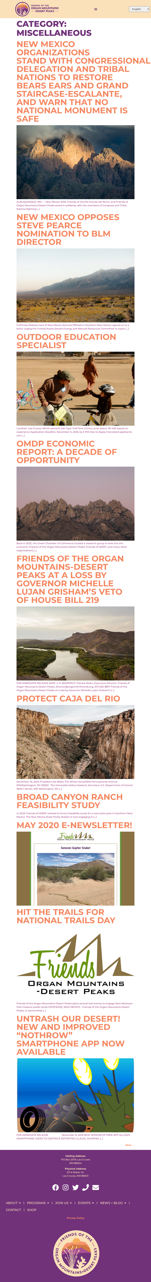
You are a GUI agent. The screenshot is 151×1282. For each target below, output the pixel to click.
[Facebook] (55, 1187)
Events (84, 1203)
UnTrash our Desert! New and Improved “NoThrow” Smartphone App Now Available (71, 1035)
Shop (31, 1210)
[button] (95, 9)
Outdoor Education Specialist (66, 341)
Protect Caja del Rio (68, 698)
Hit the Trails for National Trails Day (66, 916)
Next (129, 1145)
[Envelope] (95, 1187)
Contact (13, 1210)
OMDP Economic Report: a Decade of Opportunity (67, 452)
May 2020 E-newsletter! (74, 825)
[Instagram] (65, 1187)
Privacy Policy (75, 1218)
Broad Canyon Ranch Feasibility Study (70, 801)
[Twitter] (75, 1187)
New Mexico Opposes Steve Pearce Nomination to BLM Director (68, 229)
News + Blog (111, 1203)
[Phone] (85, 1187)
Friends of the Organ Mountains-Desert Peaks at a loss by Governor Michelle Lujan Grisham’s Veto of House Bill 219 (70, 579)
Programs (36, 1203)
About (11, 1203)
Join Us (61, 1203)
